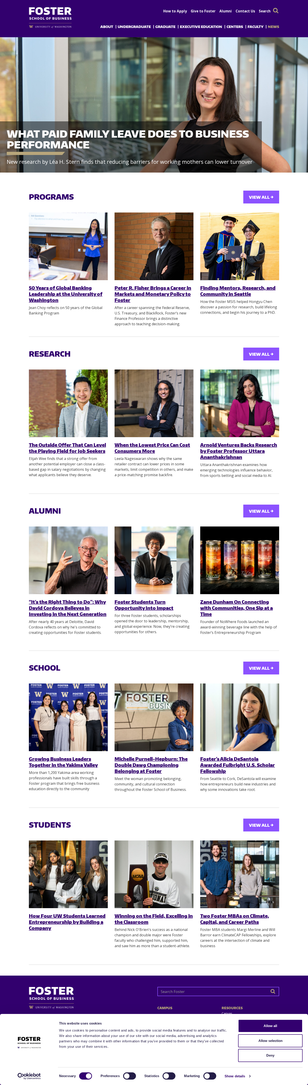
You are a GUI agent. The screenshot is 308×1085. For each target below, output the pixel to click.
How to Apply (175, 11)
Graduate (165, 27)
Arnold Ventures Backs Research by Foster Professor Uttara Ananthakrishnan (238, 451)
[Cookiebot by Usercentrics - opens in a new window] (29, 1076)
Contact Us (245, 11)
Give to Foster (203, 11)
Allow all (270, 1026)
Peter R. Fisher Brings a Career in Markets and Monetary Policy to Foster (153, 294)
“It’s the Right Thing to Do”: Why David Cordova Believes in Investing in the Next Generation (67, 608)
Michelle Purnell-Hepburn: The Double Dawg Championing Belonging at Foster (151, 765)
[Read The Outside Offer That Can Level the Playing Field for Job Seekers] (68, 403)
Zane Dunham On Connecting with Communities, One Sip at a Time (236, 608)
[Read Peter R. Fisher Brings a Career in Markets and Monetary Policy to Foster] (154, 246)
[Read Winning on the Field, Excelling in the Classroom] (154, 874)
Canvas (227, 1013)
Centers (235, 27)
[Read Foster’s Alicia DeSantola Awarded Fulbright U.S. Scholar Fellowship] (239, 717)
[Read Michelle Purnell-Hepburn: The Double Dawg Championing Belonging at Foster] (154, 717)
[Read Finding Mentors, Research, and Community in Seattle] (239, 246)
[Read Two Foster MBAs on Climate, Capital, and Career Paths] (239, 874)
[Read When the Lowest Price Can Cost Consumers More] (154, 403)
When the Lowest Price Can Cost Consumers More (152, 448)
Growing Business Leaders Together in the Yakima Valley (63, 762)
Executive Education (201, 27)
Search (265, 11)
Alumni (225, 11)
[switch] (129, 1076)
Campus (164, 1008)
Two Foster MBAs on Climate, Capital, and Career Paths (234, 919)
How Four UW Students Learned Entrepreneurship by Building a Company (67, 922)
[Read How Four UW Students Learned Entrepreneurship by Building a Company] (68, 874)
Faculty (255, 27)
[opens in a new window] (57, 26)
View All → (261, 197)
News (273, 27)
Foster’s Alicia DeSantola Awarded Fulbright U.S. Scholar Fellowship (237, 765)
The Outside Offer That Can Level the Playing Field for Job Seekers (67, 448)
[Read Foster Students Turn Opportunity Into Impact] (154, 560)
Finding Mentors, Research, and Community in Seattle (238, 291)
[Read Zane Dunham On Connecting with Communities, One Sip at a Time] (239, 560)
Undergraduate (134, 27)
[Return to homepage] (90, 996)
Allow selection (270, 1041)
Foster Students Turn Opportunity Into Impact (144, 605)
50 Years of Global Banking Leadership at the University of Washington (65, 294)
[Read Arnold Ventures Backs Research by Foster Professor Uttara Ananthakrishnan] (239, 403)
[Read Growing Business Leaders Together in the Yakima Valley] (68, 717)
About (106, 27)
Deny (270, 1055)
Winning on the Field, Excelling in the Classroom (154, 919)
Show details (235, 1076)
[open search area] (275, 10)
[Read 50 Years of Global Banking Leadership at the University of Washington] (68, 246)
